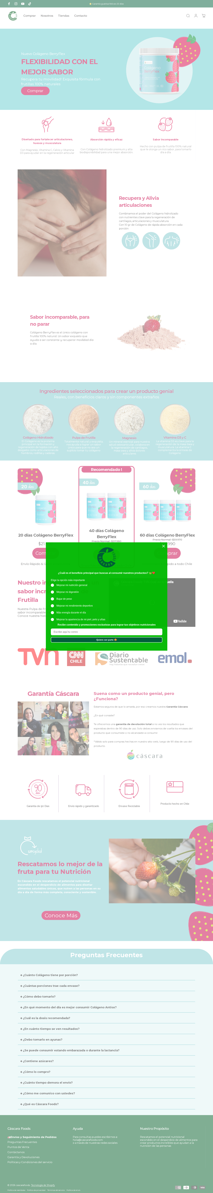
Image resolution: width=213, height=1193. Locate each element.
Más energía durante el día (71, 612)
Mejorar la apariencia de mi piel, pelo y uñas (80, 619)
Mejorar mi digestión (67, 592)
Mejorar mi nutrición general (71, 585)
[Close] (163, 546)
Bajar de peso (64, 599)
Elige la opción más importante (68, 580)
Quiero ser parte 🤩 (106, 640)
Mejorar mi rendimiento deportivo (74, 605)
